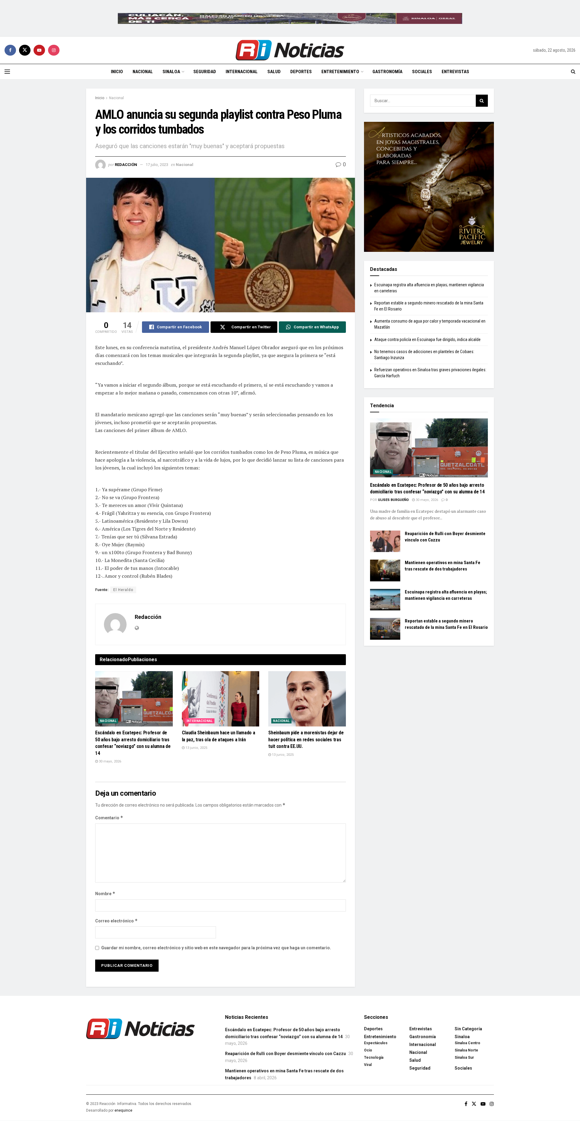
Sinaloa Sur (464, 1057)
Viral (368, 1065)
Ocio (368, 1050)
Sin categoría (468, 1028)
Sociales (422, 71)
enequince (123, 1110)
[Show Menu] (7, 72)
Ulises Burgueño (393, 500)
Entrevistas (455, 71)
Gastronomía (387, 71)
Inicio (117, 71)
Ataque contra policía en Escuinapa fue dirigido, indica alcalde (427, 339)
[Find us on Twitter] (25, 50)
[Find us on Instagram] (54, 50)
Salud (274, 71)
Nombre (105, 893)
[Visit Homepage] (290, 50)
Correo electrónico (116, 921)
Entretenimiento (340, 71)
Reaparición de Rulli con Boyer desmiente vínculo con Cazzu (285, 1053)
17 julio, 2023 (157, 164)
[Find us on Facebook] (10, 50)
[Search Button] (573, 71)
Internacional (242, 71)
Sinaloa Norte (466, 1050)
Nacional (143, 71)
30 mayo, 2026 (109, 761)
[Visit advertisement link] (290, 18)
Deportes (301, 71)
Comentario (109, 817)
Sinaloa (171, 71)
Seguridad (204, 71)
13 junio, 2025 (196, 748)
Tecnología (373, 1057)
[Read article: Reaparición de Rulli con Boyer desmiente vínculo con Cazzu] (385, 541)
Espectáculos (376, 1043)
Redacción (126, 164)
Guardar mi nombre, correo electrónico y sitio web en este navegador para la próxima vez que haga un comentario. (216, 947)
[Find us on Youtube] (39, 50)
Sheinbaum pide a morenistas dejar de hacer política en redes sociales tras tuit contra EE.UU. (305, 739)
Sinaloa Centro (467, 1043)
